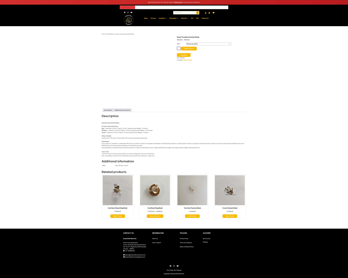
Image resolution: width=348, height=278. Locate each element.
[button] (162, 18)
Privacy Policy (184, 238)
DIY (192, 18)
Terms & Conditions (186, 242)
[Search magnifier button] (197, 12)
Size (178, 44)
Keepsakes (173, 18)
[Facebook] (124, 12)
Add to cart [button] (118, 216)
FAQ (197, 18)
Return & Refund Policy (187, 247)
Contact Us (205, 18)
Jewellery (162, 18)
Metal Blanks (110, 34)
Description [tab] (108, 110)
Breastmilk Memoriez (177, 274)
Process (153, 18)
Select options (155, 216)
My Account (206, 238)
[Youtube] (131, 12)
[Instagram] (128, 12)
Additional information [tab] (122, 110)
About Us (155, 238)
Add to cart (188, 49)
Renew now (178, 2)
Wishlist (205, 242)
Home (146, 18)
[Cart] (206, 13)
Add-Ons (184, 18)
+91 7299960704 (129, 251)
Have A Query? (156, 242)
